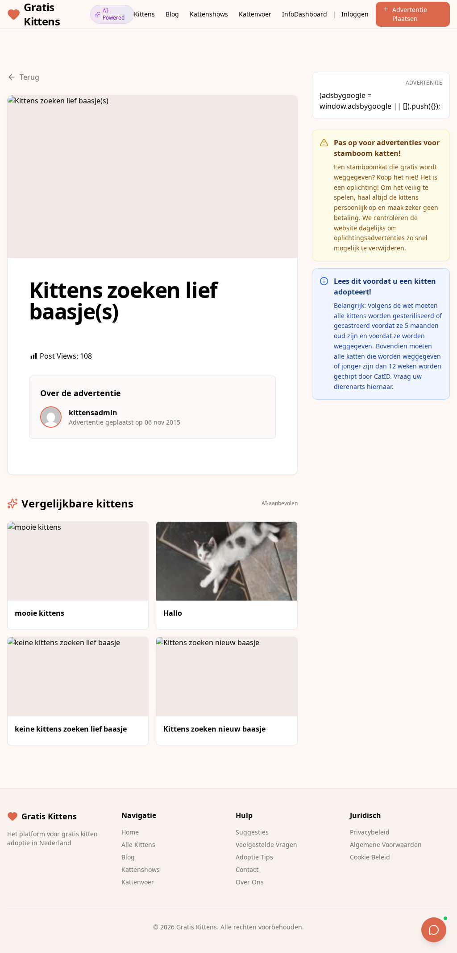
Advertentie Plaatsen (409, 14)
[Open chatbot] (433, 929)
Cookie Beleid (370, 857)
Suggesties (252, 832)
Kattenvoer (255, 14)
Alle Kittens (138, 844)
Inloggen (355, 14)
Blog (172, 14)
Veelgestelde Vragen (266, 844)
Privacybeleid (370, 832)
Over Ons (250, 882)
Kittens (144, 14)
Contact (247, 869)
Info (288, 14)
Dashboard (310, 14)
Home (130, 832)
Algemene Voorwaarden (386, 844)
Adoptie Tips (254, 857)
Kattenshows (209, 14)
